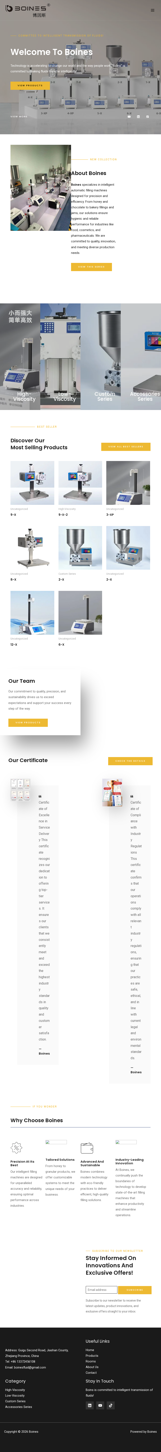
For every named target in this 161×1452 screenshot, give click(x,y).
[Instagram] (111, 1405)
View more (19, 116)
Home (90, 1350)
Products (92, 1356)
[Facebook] (90, 1405)
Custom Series (15, 1401)
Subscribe (135, 1289)
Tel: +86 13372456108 (20, 1361)
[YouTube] (100, 1405)
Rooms (91, 1361)
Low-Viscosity (15, 1395)
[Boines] (28, 10)
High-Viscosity (15, 1390)
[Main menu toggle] (152, 10)
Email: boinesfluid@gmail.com (25, 1367)
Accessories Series (18, 1407)
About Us (92, 1367)
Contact (91, 1373)
